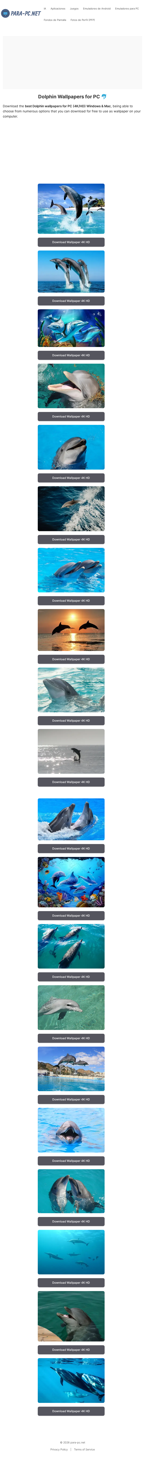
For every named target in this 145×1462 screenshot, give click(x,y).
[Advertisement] (72, 62)
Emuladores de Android (97, 8)
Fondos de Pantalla (55, 19)
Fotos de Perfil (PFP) (83, 19)
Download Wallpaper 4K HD (71, 242)
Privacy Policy (59, 1449)
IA (45, 8)
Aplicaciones (58, 8)
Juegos (74, 8)
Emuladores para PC (127, 8)
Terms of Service (84, 1449)
